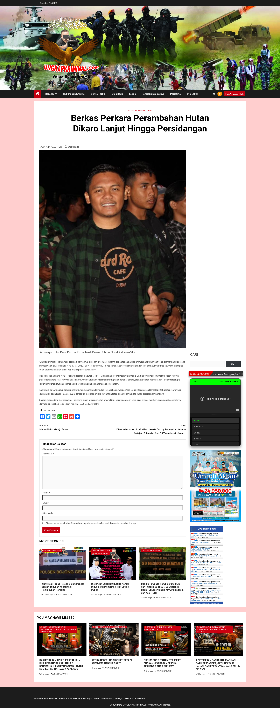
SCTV (196, 445)
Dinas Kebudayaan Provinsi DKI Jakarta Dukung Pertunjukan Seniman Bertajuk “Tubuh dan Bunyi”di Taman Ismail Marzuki (151, 429)
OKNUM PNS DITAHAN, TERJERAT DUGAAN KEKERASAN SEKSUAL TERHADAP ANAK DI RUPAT (162, 663)
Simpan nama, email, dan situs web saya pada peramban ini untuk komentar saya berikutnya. (91, 523)
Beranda (50, 94)
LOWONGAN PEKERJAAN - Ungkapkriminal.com (201, 550)
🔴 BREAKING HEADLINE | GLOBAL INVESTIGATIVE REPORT (158, 628)
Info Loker (192, 94)
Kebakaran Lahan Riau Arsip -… (203, 576)
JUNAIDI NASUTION (52, 147)
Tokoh (132, 94)
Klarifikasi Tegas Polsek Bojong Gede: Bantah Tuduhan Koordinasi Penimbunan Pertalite (63, 587)
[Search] (214, 94)
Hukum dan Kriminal (74, 94)
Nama (46, 492)
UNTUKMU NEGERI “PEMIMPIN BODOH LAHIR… (206, 591)
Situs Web (47, 513)
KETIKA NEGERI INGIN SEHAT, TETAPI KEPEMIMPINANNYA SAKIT (112, 662)
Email (45, 502)
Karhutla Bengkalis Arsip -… (201, 542)
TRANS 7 (197, 439)
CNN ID (197, 433)
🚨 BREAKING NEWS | (100, 554)
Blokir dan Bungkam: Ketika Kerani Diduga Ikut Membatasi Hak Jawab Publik (110, 587)
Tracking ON (215, 603)
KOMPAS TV (198, 426)
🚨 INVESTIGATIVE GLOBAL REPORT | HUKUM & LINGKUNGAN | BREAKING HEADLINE (211, 629)
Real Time (205, 603)
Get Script (197, 603)
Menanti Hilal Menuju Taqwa (53, 427)
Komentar (48, 453)
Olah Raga (117, 94)
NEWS (149, 110)
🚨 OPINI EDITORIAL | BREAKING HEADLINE (109, 627)
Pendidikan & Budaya (153, 94)
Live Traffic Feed (206, 529)
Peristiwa (175, 94)
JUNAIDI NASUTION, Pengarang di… (205, 556)
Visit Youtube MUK (234, 94)
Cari (194, 354)
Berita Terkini (98, 94)
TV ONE (197, 421)
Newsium (151, 704)
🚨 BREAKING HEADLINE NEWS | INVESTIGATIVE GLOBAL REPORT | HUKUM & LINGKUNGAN (58, 629)
